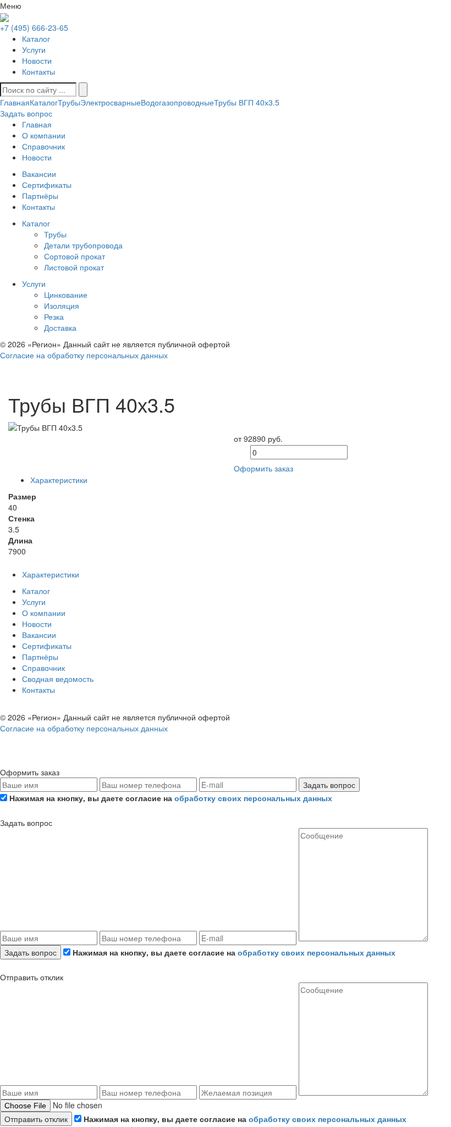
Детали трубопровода (83, 245)
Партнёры (40, 656)
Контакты (38, 71)
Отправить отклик (36, 1118)
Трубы (69, 102)
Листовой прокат (74, 267)
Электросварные (110, 102)
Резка (54, 316)
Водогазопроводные (177, 102)
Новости (37, 60)
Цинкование (65, 294)
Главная (15, 102)
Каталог (36, 38)
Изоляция (61, 305)
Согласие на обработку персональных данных (84, 354)
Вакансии (39, 634)
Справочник (43, 667)
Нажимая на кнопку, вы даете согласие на (169, 797)
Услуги (34, 49)
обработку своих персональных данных (253, 797)
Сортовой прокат (74, 256)
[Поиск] (83, 89)
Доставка (60, 327)
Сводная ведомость (58, 678)
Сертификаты (47, 645)
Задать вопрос (329, 784)
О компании (43, 612)
